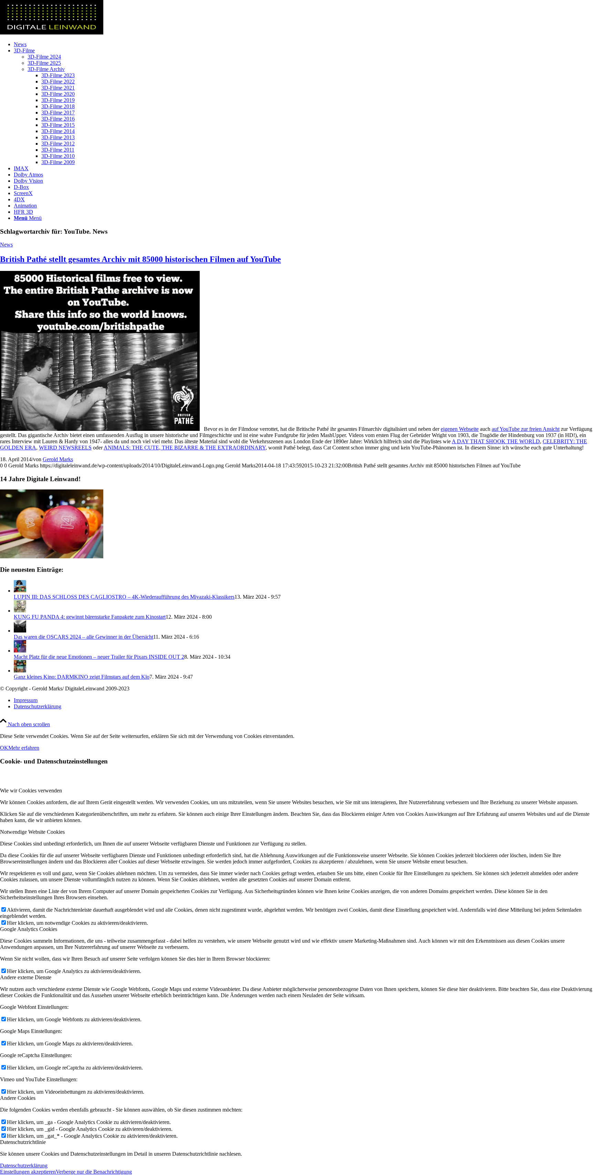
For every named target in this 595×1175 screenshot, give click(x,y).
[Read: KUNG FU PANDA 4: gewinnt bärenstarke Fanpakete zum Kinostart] (20, 611)
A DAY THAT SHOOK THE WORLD (496, 441)
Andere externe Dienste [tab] (25, 977)
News (6, 244)
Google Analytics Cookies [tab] (28, 929)
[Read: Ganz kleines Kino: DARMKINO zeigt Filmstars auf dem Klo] (20, 670)
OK (4, 748)
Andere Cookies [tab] (17, 1098)
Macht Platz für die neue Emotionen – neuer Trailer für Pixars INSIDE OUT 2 (99, 657)
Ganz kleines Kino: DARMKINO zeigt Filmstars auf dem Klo (81, 677)
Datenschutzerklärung (24, 1165)
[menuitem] (304, 44)
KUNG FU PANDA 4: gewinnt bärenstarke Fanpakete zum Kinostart (90, 617)
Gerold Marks (58, 459)
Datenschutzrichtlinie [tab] (23, 1142)
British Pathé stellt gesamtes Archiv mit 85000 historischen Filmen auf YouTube (140, 259)
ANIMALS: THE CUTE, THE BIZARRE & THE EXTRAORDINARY (184, 447)
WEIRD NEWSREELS (65, 447)
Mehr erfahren (23, 748)
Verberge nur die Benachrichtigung (94, 1172)
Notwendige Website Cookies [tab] (32, 832)
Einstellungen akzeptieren (28, 1172)
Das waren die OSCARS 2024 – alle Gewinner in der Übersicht (83, 637)
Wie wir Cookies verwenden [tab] (31, 790)
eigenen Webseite (460, 429)
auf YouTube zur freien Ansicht (526, 429)
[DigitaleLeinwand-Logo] (51, 33)
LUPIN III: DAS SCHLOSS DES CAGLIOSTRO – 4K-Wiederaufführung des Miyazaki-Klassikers (124, 597)
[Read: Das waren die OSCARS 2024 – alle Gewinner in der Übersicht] (20, 631)
